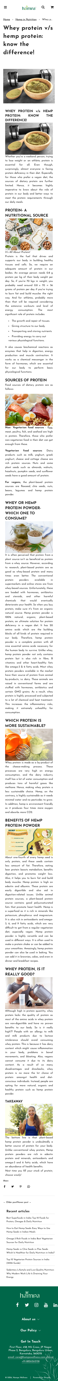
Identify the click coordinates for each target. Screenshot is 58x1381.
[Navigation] (5, 7)
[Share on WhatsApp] (28, 1186)
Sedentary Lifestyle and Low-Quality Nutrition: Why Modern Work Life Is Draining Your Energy (30, 1273)
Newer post (22, 1202)
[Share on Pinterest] (20, 1186)
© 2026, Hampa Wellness (16, 1378)
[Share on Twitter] (12, 1186)
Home (6, 19)
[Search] (43, 8)
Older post (11, 1202)
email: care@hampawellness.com (26, 1357)
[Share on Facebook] (4, 1186)
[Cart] (52, 8)
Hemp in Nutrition (26, 19)
